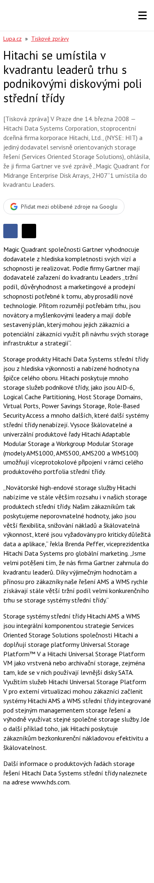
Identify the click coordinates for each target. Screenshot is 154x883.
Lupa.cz (12, 38)
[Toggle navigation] (142, 15)
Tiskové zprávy (50, 38)
